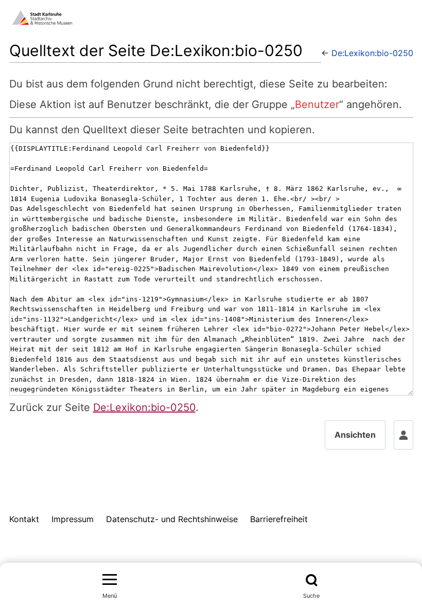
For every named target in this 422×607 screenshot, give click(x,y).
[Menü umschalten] (109, 580)
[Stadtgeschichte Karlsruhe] (42, 16)
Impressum (72, 519)
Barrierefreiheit (279, 519)
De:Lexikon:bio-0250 (372, 53)
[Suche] (312, 580)
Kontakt (24, 519)
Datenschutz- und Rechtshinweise (172, 519)
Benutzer (317, 104)
